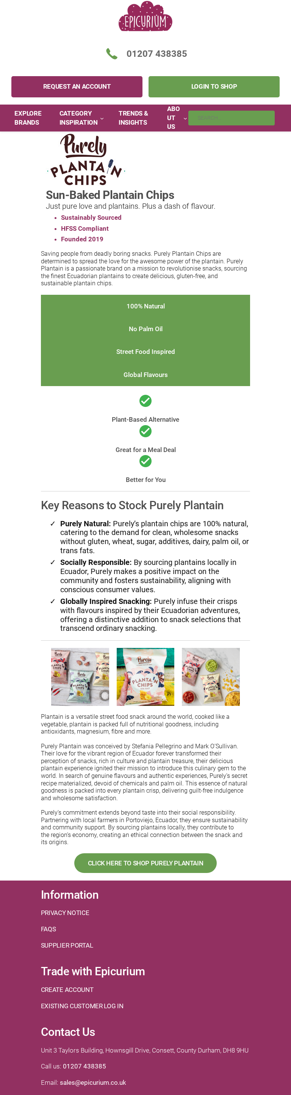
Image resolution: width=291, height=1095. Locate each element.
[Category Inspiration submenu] (102, 118)
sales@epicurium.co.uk (93, 1082)
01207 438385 (84, 1066)
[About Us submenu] (185, 118)
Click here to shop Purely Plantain (145, 863)
